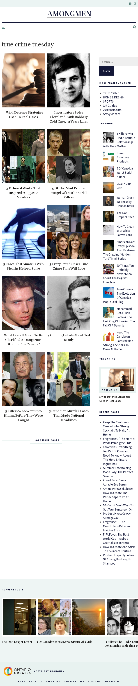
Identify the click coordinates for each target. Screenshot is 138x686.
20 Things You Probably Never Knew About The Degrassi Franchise (118, 274)
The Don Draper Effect (125, 215)
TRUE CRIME (111, 93)
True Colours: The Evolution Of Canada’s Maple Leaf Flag (119, 295)
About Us (35, 681)
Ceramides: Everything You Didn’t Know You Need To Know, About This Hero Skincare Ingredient (117, 455)
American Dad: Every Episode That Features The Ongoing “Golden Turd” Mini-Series (119, 250)
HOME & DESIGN (113, 97)
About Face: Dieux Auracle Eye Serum (115, 482)
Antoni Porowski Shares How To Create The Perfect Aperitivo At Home (118, 495)
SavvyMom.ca (111, 114)
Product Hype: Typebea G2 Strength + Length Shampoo (118, 559)
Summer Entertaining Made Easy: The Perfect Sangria (118, 472)
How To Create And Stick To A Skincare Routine (119, 549)
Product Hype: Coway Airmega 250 (117, 516)
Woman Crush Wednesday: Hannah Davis (125, 202)
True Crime (109, 390)
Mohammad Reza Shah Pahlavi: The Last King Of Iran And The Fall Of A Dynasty (119, 317)
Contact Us (112, 681)
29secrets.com (112, 110)
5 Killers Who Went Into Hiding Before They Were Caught (23, 415)
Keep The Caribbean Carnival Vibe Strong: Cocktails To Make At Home (118, 340)
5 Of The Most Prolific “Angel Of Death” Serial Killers (69, 192)
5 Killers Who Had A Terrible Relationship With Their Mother (119, 140)
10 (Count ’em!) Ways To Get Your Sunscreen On (118, 507)
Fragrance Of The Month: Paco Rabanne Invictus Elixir (116, 526)
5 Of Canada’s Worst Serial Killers (125, 172)
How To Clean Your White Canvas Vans (125, 231)
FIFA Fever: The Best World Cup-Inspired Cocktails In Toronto (116, 538)
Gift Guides (110, 106)
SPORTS (108, 101)
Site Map (94, 681)
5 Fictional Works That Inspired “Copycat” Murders (23, 192)
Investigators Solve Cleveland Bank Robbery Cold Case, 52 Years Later (68, 116)
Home (22, 681)
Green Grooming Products (123, 157)
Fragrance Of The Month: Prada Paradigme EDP (119, 441)
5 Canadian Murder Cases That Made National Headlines (69, 415)
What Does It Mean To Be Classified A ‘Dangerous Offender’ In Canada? (23, 339)
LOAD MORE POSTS (46, 440)
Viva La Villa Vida (81, 642)
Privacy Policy (74, 681)
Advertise (53, 681)
